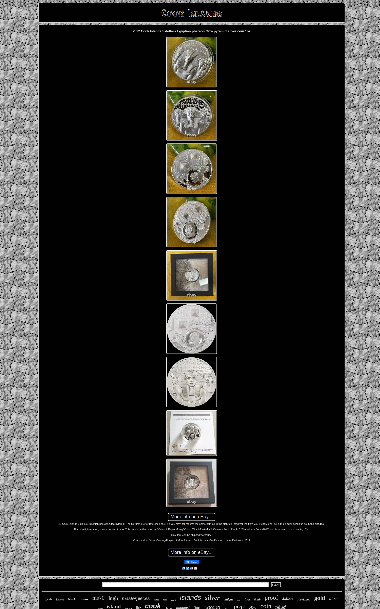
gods (49, 599)
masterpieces (136, 598)
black (72, 599)
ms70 (98, 597)
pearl (173, 600)
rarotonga (303, 599)
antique (228, 599)
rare (165, 599)
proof (271, 597)
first (247, 599)
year (239, 600)
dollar (84, 599)
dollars (288, 599)
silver (212, 597)
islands (190, 597)
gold (319, 598)
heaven (60, 599)
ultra (333, 598)
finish (257, 599)
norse (156, 599)
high (113, 598)
